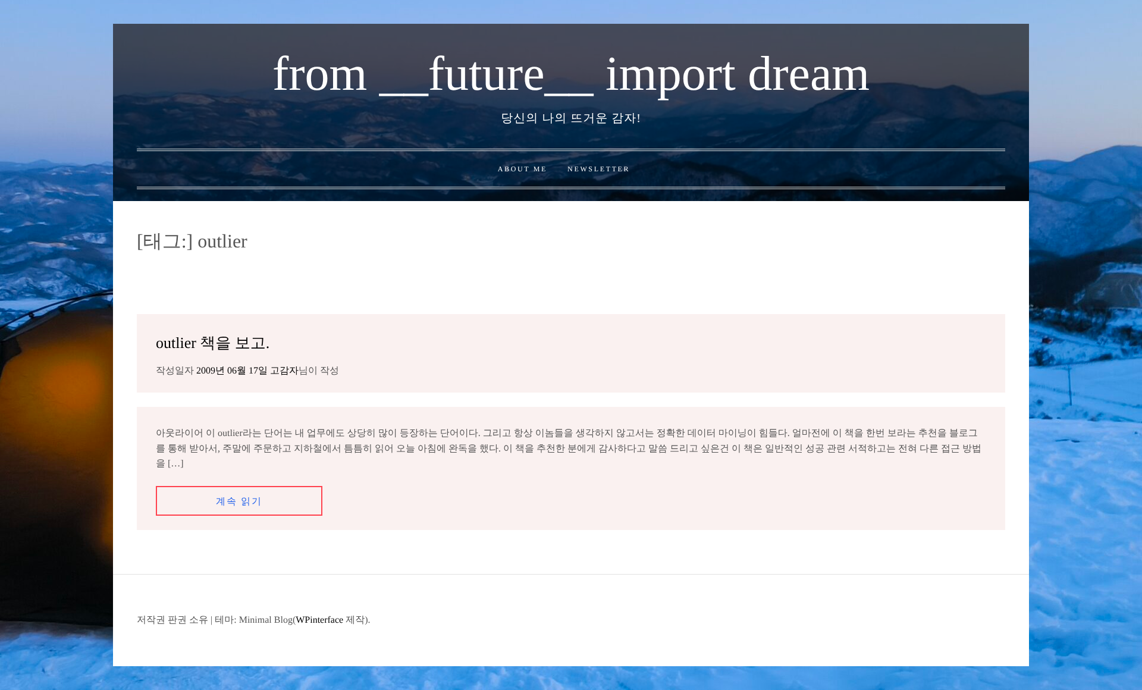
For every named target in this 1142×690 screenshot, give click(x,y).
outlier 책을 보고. (212, 343)
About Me (522, 169)
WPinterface (319, 620)
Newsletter (598, 169)
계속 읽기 (239, 502)
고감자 (284, 371)
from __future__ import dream (571, 73)
